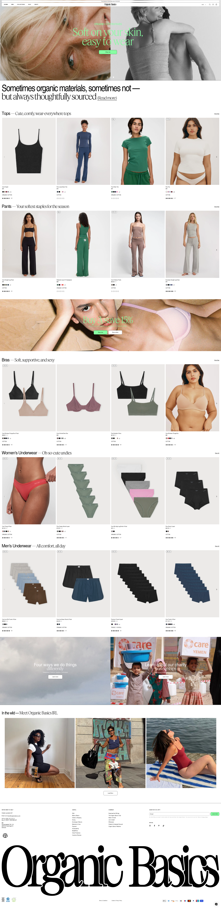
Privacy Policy (205, 817)
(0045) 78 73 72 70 (10, 818)
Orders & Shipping (76, 817)
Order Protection (76, 833)
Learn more (55, 677)
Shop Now (216, 114)
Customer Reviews (76, 835)
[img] (2, 198)
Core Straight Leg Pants (8, 280)
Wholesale (111, 822)
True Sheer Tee (115, 187)
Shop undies (115, 332)
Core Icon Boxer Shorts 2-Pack (64, 619)
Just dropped (108, 48)
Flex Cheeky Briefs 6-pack (63, 526)
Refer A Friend (112, 817)
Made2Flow (75, 831)
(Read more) (107, 97)
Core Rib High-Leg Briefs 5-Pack (119, 526)
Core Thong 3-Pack (7, 526)
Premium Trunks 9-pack (117, 619)
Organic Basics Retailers (115, 826)
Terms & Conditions (103, 900)
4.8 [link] (175, 291)
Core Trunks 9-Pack (170, 619)
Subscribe (215, 814)
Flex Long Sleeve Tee (62, 187)
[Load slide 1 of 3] (107, 77)
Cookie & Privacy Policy (117, 900)
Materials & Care (76, 824)
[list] (110, 159)
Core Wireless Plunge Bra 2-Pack (10, 433)
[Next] (216, 157)
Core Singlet (5, 187)
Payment (74, 826)
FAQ (73, 813)
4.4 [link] (11, 537)
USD (203, 4)
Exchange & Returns (77, 822)
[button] (210, 4)
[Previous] (4, 157)
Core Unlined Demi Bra (62, 433)
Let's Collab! (112, 820)
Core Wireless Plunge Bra (172, 433)
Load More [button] (110, 793)
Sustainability (75, 828)
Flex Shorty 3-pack (170, 526)
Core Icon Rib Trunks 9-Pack (9, 619)
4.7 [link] (175, 198)
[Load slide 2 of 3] (110, 77)
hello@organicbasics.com (14, 816)
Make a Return (75, 815)
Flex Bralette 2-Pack (116, 433)
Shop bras (100, 332)
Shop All (217, 453)
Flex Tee (168, 187)
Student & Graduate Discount (116, 824)
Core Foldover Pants (116, 280)
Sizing (73, 820)
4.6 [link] (11, 198)
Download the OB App (114, 813)
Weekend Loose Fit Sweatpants (64, 280)
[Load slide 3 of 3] (113, 77)
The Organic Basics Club (115, 815)
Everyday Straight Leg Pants (173, 280)
